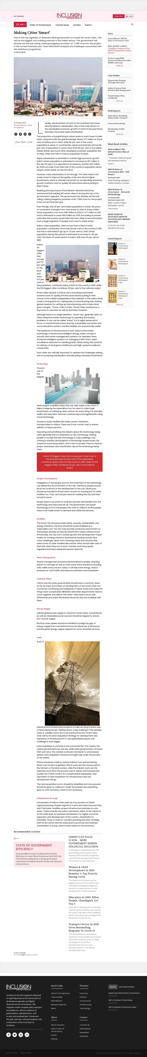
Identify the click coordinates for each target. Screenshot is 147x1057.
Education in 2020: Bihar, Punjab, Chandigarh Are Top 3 (84, 900)
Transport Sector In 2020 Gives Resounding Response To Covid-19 (84, 927)
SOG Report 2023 (114, 178)
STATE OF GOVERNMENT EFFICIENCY (34, 847)
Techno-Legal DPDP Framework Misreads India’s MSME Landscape (119, 60)
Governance (85, 1001)
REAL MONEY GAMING (119, 49)
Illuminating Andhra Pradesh (116, 130)
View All (119, 66)
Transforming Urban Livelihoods (116, 97)
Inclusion (21, 52)
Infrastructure (85, 1004)
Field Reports (56, 1001)
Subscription (85, 1028)
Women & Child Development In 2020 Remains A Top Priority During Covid (83, 872)
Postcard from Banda (116, 123)
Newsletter (84, 1032)
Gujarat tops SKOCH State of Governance (124, 993)
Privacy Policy (25, 1053)
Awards (54, 1039)
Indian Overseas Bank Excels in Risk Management (119, 89)
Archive (77, 25)
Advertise (84, 1036)
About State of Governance (57, 1030)
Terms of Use (11, 1053)
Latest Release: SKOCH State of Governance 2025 (118, 39)
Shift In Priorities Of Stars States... (120, 1000)
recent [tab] (113, 987)
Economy (84, 993)
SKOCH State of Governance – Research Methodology (119, 192)
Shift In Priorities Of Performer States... (122, 1007)
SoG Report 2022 (114, 198)
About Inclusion (58, 1025)
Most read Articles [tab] (126, 987)
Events (88, 25)
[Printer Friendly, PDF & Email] (23, 142)
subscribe (119, 16)
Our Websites (20, 16)
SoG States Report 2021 (116, 200)
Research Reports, (20, 125)
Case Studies (57, 997)
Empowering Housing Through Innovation (117, 81)
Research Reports (58, 1004)
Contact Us (85, 1025)
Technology (85, 1008)
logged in (23, 955)
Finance (83, 997)
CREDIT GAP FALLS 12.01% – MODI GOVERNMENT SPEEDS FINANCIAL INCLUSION (83, 841)
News (53, 1008)
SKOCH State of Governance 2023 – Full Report (118, 172)
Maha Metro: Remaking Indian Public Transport (117, 117)
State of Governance (40, 25)
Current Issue (62, 25)
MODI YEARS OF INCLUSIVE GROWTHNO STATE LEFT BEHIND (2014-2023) (119, 218)
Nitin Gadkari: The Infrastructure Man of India (118, 152)
